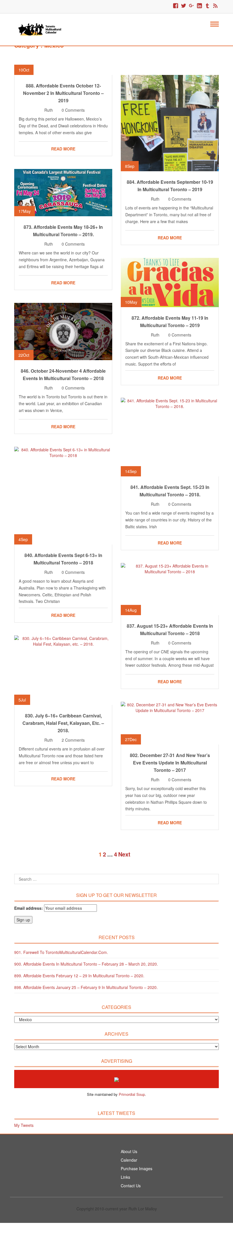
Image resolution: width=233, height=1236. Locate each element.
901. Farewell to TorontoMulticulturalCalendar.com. (61, 952)
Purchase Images (136, 1168)
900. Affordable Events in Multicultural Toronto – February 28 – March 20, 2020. (86, 964)
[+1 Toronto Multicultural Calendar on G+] (191, 6)
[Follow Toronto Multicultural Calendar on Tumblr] (207, 6)
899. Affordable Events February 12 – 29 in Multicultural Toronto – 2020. (79, 975)
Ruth (48, 110)
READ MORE (63, 149)
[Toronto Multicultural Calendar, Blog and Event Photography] (39, 29)
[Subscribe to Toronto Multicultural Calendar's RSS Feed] (215, 6)
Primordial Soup (132, 1094)
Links (125, 1177)
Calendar (129, 1160)
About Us (129, 1151)
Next (124, 854)
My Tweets (24, 1125)
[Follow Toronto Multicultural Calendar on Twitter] (183, 6)
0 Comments (73, 110)
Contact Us (131, 1185)
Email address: (29, 908)
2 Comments (73, 740)
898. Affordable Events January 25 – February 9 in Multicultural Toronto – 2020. (86, 987)
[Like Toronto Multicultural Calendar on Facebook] (175, 6)
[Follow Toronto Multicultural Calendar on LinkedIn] (199, 6)
